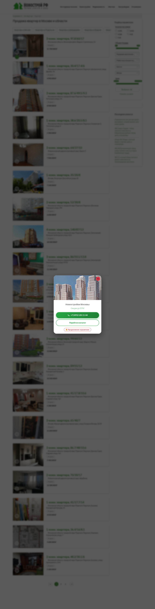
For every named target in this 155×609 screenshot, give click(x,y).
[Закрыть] (98, 279)
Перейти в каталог (77, 322)
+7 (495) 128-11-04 (79, 315)
